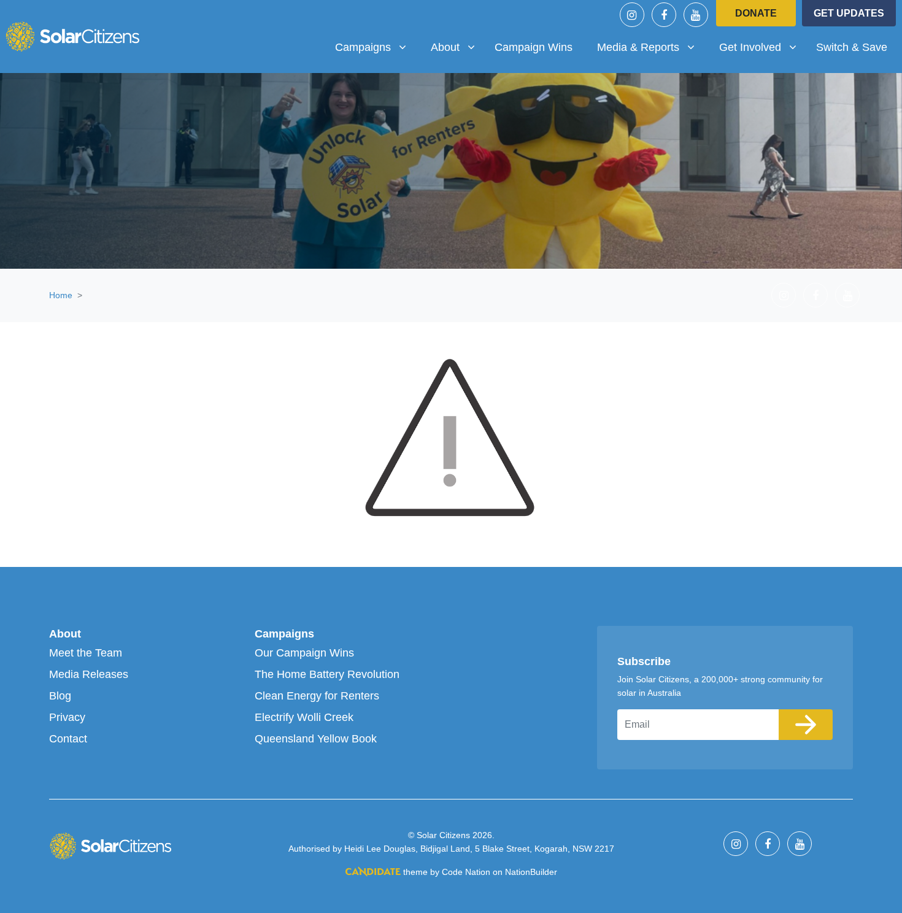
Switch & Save (851, 47)
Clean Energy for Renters (317, 696)
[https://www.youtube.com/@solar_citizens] (696, 14)
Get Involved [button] (762, 46)
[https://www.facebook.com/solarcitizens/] (664, 14)
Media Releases (88, 674)
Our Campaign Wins (304, 653)
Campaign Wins (533, 47)
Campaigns (284, 634)
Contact (68, 739)
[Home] (72, 36)
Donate (756, 13)
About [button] (457, 46)
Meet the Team (85, 653)
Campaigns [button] (375, 46)
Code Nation (466, 872)
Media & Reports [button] (642, 46)
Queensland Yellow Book (316, 739)
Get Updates (849, 13)
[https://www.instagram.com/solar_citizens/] (632, 14)
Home (60, 295)
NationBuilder (531, 872)
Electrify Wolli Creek (304, 717)
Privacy (67, 717)
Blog (60, 696)
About (65, 634)
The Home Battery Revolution (327, 674)
